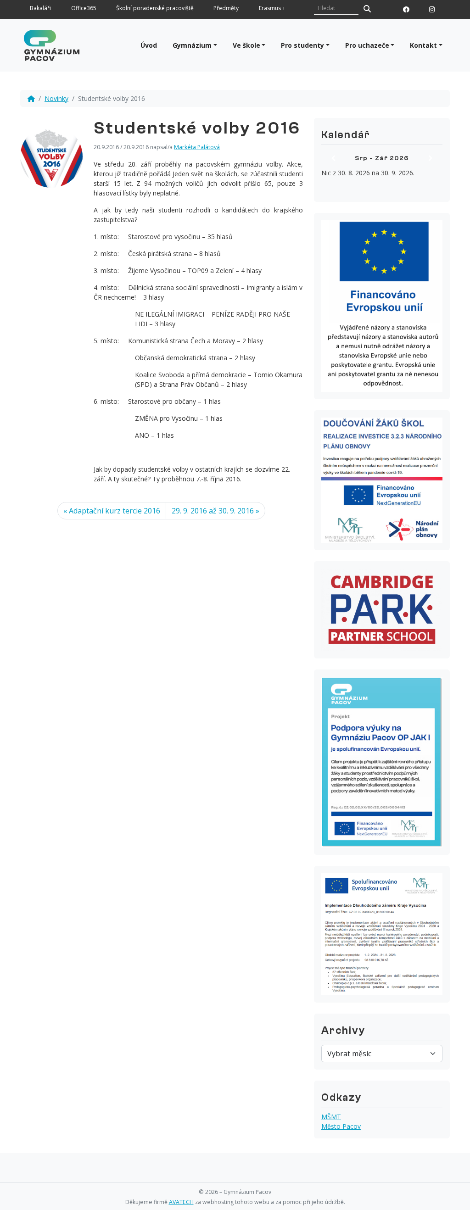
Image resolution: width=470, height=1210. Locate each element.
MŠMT (331, 1116)
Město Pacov (341, 1126)
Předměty (226, 8)
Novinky (56, 98)
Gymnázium (192, 45)
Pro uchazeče (367, 45)
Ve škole (246, 45)
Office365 (83, 8)
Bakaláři (40, 8)
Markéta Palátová (197, 147)
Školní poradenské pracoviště (155, 8)
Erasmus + (272, 8)
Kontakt (423, 45)
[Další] (430, 158)
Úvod (148, 45)
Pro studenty (302, 45)
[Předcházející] (333, 158)
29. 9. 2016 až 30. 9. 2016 (213, 511)
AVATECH (181, 1202)
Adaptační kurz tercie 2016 (114, 511)
